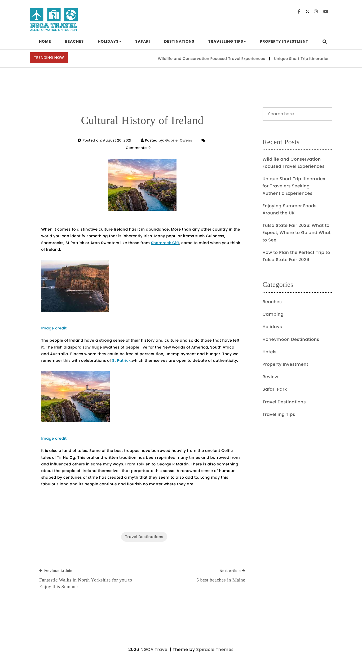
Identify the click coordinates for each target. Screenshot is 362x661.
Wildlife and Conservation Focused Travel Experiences (204, 58)
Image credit (54, 328)
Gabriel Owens (178, 140)
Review (271, 377)
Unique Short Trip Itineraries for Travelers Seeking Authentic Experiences (294, 186)
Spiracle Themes (214, 649)
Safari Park (275, 389)
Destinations (179, 41)
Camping (273, 314)
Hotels (270, 352)
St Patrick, (122, 360)
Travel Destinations (144, 536)
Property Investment (284, 41)
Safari (142, 41)
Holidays (108, 41)
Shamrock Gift (165, 242)
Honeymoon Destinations (291, 339)
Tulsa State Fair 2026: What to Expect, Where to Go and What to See (297, 232)
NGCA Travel (154, 649)
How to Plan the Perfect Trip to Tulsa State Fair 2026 (296, 256)
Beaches (74, 41)
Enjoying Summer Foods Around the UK (290, 209)
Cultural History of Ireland (142, 120)
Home (45, 41)
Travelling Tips (225, 41)
